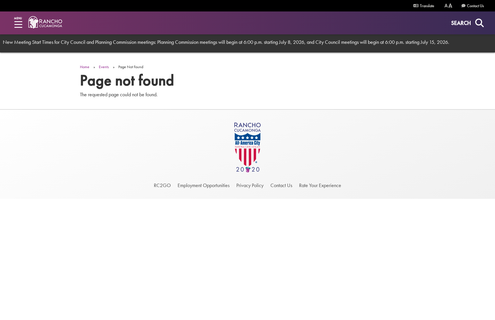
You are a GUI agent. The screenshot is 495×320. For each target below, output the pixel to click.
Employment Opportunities (203, 185)
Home (84, 66)
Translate (426, 5)
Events (104, 66)
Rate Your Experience (320, 185)
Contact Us (475, 6)
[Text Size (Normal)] (446, 6)
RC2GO (162, 185)
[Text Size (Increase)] (450, 6)
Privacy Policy (250, 185)
